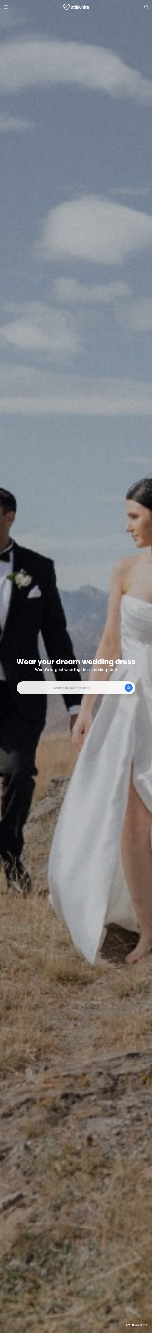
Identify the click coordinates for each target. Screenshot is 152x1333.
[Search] (146, 7)
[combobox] (76, 687)
